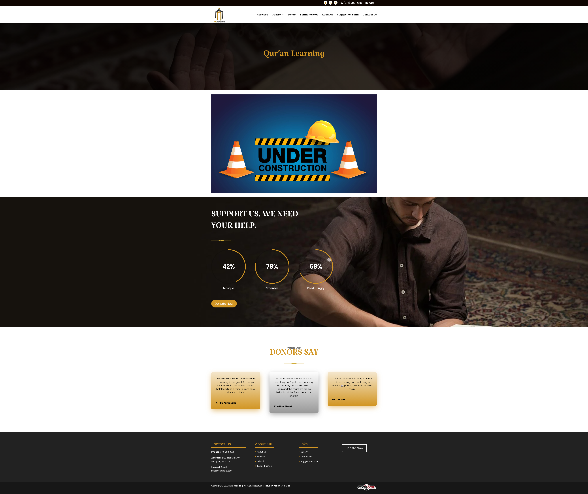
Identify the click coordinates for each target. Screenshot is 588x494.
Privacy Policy (272, 485)
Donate (369, 3)
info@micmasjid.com (221, 470)
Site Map (285, 485)
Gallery (276, 15)
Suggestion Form (348, 15)
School (292, 15)
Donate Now (224, 303)
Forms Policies (309, 15)
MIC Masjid (235, 485)
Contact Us (369, 15)
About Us (327, 15)
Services (262, 15)
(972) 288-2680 (352, 3)
